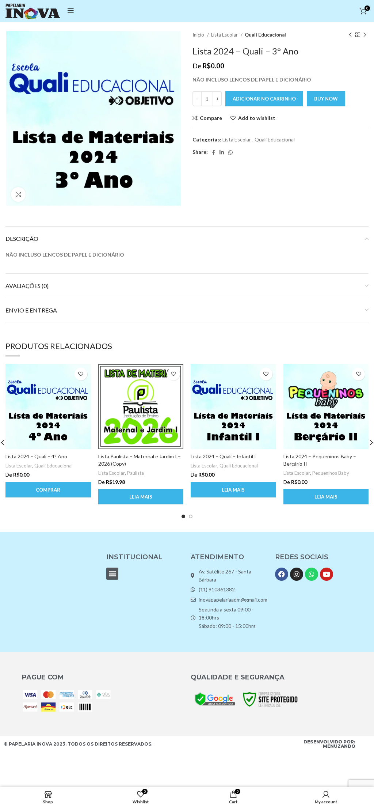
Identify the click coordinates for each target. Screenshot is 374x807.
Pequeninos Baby (330, 473)
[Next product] (365, 35)
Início (198, 35)
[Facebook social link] (213, 152)
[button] (48, 489)
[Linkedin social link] (221, 152)
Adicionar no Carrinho (264, 99)
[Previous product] (350, 35)
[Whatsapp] (311, 574)
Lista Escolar (225, 35)
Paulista (135, 473)
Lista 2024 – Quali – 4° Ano (36, 456)
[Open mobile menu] (70, 11)
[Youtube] (326, 574)
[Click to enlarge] (18, 194)
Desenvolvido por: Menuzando (329, 744)
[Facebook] (281, 574)
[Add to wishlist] (81, 374)
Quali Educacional (265, 35)
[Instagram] (296, 574)
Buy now (326, 99)
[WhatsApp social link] (230, 152)
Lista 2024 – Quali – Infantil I (223, 456)
